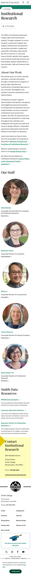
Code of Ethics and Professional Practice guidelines (15, 161)
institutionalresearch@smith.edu (15, 475)
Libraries (19, 515)
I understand (15, 571)
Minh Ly (4, 291)
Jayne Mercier (7, 332)
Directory (4, 515)
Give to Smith (5, 530)
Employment (20, 511)
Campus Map (5, 525)
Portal (3, 511)
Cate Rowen (6, 208)
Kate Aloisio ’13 (7, 373)
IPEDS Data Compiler (10, 400)
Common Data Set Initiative (12, 410)
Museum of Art (21, 525)
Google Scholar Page (18, 151)
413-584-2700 (10, 505)
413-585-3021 (14, 470)
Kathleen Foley (7, 251)
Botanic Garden (21, 520)
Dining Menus (5, 520)
